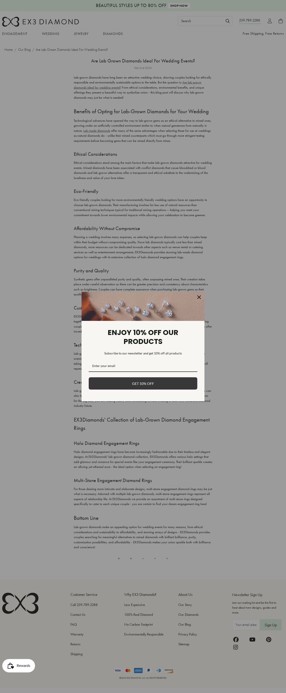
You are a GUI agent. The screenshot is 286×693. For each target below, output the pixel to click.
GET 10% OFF (143, 383)
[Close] (199, 297)
